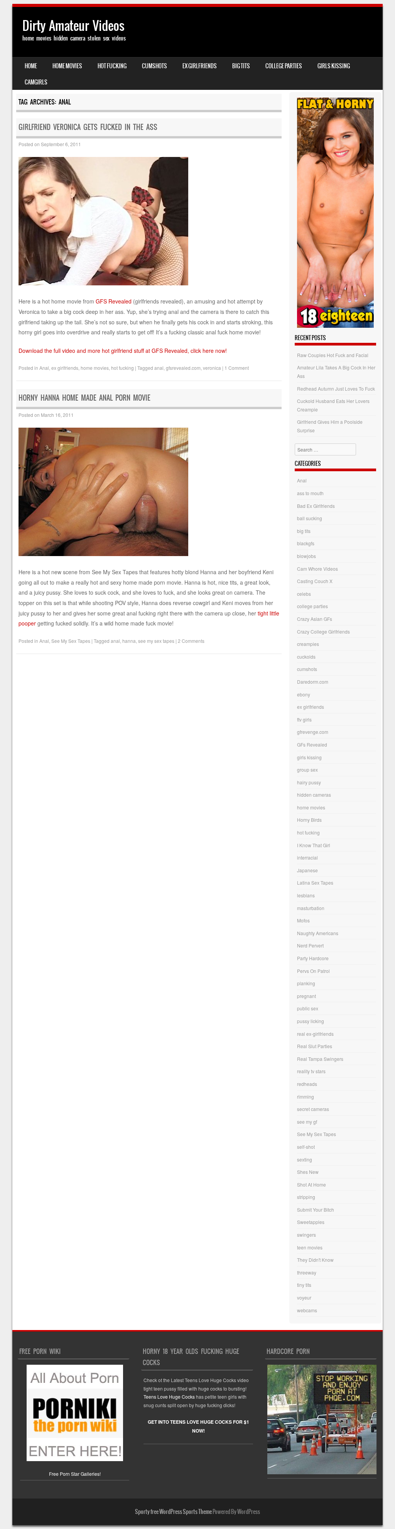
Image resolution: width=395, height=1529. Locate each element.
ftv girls (304, 719)
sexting (304, 1159)
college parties (283, 66)
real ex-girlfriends (315, 1033)
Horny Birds (309, 819)
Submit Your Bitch (315, 1209)
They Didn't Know (315, 1259)
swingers (306, 1234)
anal (159, 367)
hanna (129, 640)
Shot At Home (311, 1184)
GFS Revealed (114, 301)
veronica (212, 367)
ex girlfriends (199, 66)
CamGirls (36, 82)
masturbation (310, 908)
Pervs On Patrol (313, 971)
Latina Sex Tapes (315, 882)
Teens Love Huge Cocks (169, 1396)
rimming (305, 1096)
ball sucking (309, 518)
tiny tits (304, 1284)
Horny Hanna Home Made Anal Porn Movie (84, 398)
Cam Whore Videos (317, 568)
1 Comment (237, 367)
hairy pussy (309, 782)
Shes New (308, 1171)
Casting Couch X (315, 581)
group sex (307, 769)
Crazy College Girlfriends (323, 631)
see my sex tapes (156, 640)
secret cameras (313, 1109)
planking (306, 983)
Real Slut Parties (314, 1046)
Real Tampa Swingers (320, 1058)
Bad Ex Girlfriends (316, 505)
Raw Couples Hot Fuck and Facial (332, 355)
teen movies (309, 1247)
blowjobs (306, 556)
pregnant (306, 996)
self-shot (306, 1146)
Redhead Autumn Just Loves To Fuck (336, 388)
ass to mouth (310, 493)
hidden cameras (314, 794)
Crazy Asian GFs (314, 618)
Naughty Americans (317, 933)
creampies (308, 644)
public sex (307, 1008)
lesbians (306, 895)
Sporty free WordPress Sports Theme (173, 1511)
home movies (67, 66)
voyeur (304, 1297)
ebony (303, 694)
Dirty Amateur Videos (73, 25)
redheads (307, 1084)
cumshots (154, 66)
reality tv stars (311, 1071)
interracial (307, 857)
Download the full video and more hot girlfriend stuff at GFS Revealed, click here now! (123, 350)
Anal (44, 367)
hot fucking (112, 66)
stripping (306, 1197)
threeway (306, 1272)
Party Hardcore (313, 958)
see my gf (307, 1121)
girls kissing (333, 66)
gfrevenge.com (312, 731)
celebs (304, 593)
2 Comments (191, 640)
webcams (307, 1310)
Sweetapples (310, 1222)
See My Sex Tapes (70, 640)
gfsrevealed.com (183, 367)
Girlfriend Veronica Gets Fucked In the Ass (88, 127)
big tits (241, 66)
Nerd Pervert (310, 945)
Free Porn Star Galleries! (75, 1473)
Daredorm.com (312, 681)
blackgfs (305, 543)
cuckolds (306, 656)
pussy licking (310, 1021)
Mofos (303, 920)
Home (31, 66)
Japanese (307, 870)
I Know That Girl (313, 845)
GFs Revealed (312, 744)
